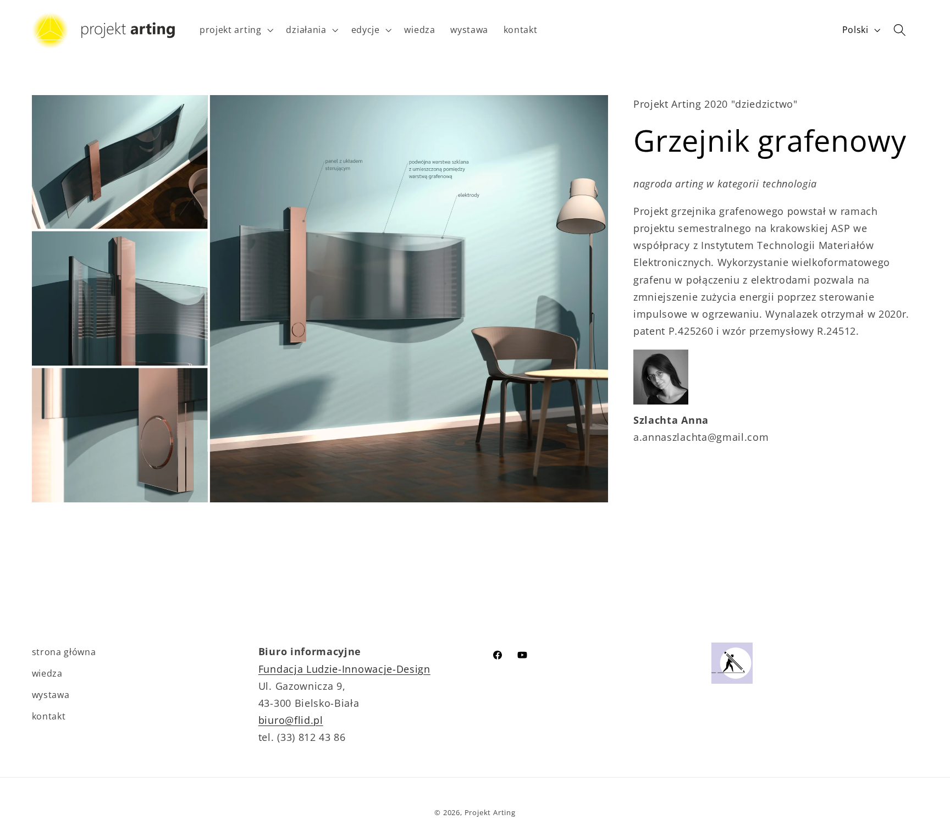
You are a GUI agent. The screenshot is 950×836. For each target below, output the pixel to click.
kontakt (49, 716)
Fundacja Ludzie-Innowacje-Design (344, 669)
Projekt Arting (490, 812)
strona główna (64, 652)
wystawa (51, 695)
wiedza (47, 673)
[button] (235, 30)
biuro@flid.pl (290, 720)
